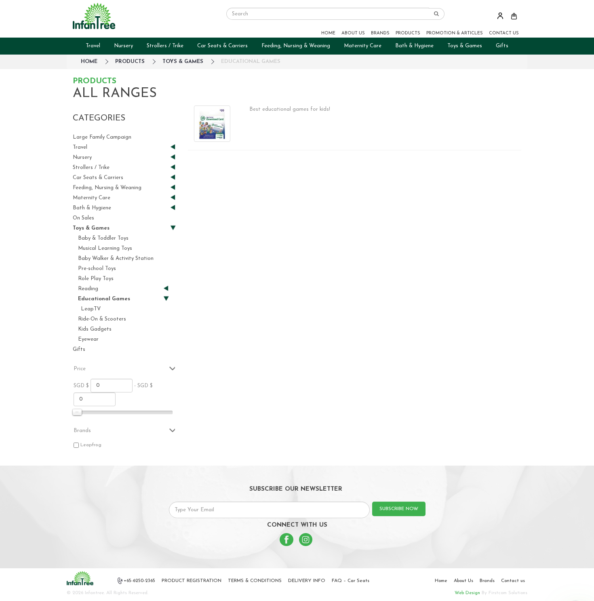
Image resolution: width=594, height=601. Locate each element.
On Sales (83, 218)
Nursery (123, 46)
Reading (88, 289)
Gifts (502, 46)
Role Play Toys (96, 278)
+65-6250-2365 (139, 580)
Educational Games (250, 61)
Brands (487, 580)
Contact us (513, 580)
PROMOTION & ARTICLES (454, 33)
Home (441, 580)
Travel (93, 46)
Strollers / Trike (165, 46)
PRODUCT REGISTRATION (191, 580)
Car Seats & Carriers (222, 46)
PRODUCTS (408, 33)
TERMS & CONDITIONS (255, 580)
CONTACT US (504, 33)
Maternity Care (362, 46)
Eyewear (88, 339)
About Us (463, 580)
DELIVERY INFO (306, 580)
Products (130, 61)
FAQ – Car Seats (350, 580)
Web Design (467, 592)
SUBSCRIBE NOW (398, 508)
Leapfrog (90, 445)
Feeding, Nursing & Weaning (295, 46)
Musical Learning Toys (105, 248)
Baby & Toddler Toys (103, 238)
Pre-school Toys (97, 268)
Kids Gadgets (95, 329)
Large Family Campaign (102, 137)
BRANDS (380, 33)
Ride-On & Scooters (102, 319)
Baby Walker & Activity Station (116, 258)
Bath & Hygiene (414, 46)
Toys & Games (464, 46)
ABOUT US (353, 33)
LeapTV (91, 309)
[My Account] (500, 15)
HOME (328, 33)
